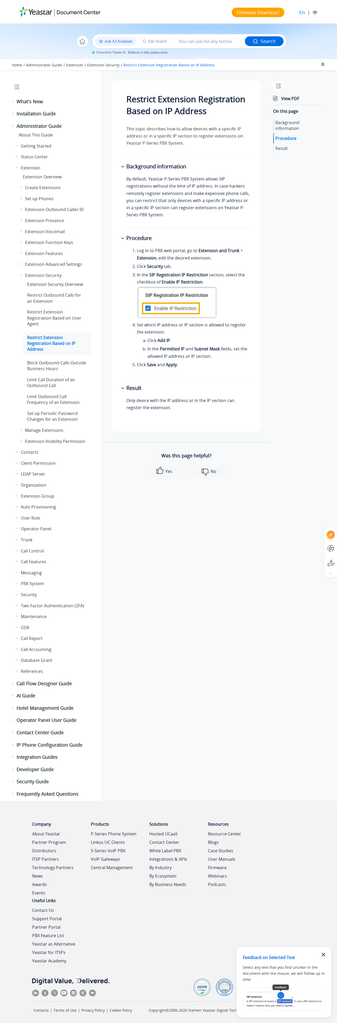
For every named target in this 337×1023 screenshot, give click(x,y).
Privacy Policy (93, 1010)
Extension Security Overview (55, 284)
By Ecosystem (162, 876)
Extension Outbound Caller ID (54, 209)
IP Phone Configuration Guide (49, 745)
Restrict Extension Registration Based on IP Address (169, 64)
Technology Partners (52, 867)
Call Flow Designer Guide (44, 683)
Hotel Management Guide (45, 708)
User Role (30, 518)
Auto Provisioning (38, 507)
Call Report (32, 638)
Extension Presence (44, 220)
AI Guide (26, 695)
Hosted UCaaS (163, 834)
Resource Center (224, 834)
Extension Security (103, 64)
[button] (13, 102)
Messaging (31, 573)
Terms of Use (65, 1010)
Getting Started (36, 146)
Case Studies (220, 851)
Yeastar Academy (49, 961)
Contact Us (43, 910)
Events (38, 893)
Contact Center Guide (40, 732)
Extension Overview (42, 177)
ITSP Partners (45, 859)
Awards (39, 884)
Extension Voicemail (45, 231)
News (37, 876)
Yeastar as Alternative (53, 944)
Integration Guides (37, 757)
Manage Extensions (44, 430)
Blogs (213, 842)
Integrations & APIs (168, 859)
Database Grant (36, 660)
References (32, 671)
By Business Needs (167, 884)
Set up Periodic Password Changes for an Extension (52, 416)
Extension (74, 64)
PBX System (32, 583)
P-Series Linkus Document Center (321, 544)
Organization (33, 485)
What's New (30, 101)
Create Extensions (43, 187)
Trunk (26, 540)
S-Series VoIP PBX (108, 851)
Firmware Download (258, 12)
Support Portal (321, 559)
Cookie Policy (121, 1010)
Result (281, 148)
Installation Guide (36, 113)
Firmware (217, 867)
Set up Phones (39, 199)
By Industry (160, 867)
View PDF (290, 98)
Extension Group (37, 496)
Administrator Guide (44, 64)
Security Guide (33, 781)
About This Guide (36, 135)
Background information (287, 125)
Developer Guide (35, 769)
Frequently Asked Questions (47, 794)
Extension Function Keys (49, 242)
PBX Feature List (48, 935)
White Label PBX (165, 851)
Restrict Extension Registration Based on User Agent (54, 318)
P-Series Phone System (113, 834)
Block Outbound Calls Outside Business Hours (56, 365)
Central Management (112, 867)
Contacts (29, 452)
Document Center (79, 12)
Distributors (44, 851)
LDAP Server (33, 474)
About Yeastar (46, 834)
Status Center (34, 157)
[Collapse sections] (323, 64)
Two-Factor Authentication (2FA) (52, 606)
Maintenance (34, 616)
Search (268, 41)
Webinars (217, 876)
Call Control (32, 551)
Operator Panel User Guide (46, 720)
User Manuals (221, 859)
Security (29, 595)
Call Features (33, 562)
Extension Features (44, 253)
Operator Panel (36, 529)
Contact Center (164, 842)
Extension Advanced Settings (53, 264)
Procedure (285, 138)
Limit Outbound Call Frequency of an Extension (53, 399)
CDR (25, 627)
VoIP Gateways (105, 859)
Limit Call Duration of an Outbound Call (51, 382)
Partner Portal (46, 927)
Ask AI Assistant (321, 530)
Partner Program (49, 842)
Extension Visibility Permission (55, 441)
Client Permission (38, 463)
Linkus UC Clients (108, 842)
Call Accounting (36, 649)
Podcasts (217, 884)
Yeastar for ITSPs (49, 952)
